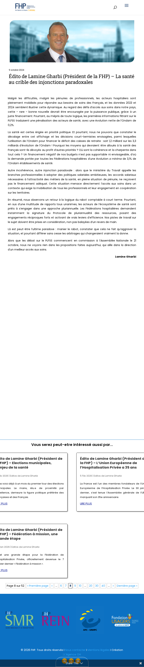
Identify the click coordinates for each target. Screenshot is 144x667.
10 (80, 586)
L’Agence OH (72, 654)
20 (90, 586)
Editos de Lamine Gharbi (24, 475)
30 (96, 586)
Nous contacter (75, 650)
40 (103, 586)
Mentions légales (99, 650)
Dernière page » (127, 586)
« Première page (37, 586)
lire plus (86, 503)
